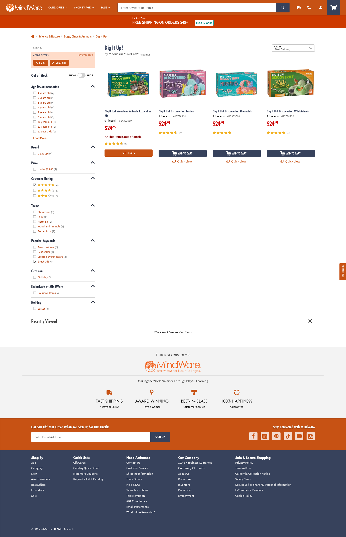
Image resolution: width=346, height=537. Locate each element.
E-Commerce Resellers (249, 490)
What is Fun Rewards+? (140, 512)
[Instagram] (311, 436)
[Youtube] (299, 436)
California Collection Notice (252, 473)
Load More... (41, 138)
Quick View (184, 161)
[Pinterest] (276, 436)
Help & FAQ (133, 485)
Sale (34, 496)
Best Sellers (38, 485)
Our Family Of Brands (191, 468)
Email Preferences (137, 507)
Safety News (242, 479)
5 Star (42, 63)
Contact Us (133, 462)
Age (33, 462)
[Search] (283, 7)
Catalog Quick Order (86, 468)
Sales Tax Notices (137, 490)
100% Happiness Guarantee (195, 462)
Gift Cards (79, 462)
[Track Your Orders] (299, 7)
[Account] (320, 7)
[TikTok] (288, 436)
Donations (184, 479)
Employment (186, 496)
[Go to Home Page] (32, 36)
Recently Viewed (44, 321)
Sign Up (160, 436)
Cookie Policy (243, 496)
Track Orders (134, 479)
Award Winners (40, 479)
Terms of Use (243, 468)
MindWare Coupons (85, 473)
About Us (183, 473)
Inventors (184, 485)
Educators (37, 490)
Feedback (343, 271)
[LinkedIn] (265, 436)
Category (37, 468)
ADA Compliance (136, 501)
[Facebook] (253, 436)
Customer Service (137, 468)
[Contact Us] (309, 7)
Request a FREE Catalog (88, 479)
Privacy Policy (244, 462)
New (34, 473)
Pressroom (184, 490)
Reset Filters (85, 55)
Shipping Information (139, 473)
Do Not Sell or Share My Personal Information (263, 485)
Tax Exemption (135, 496)
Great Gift (61, 63)
